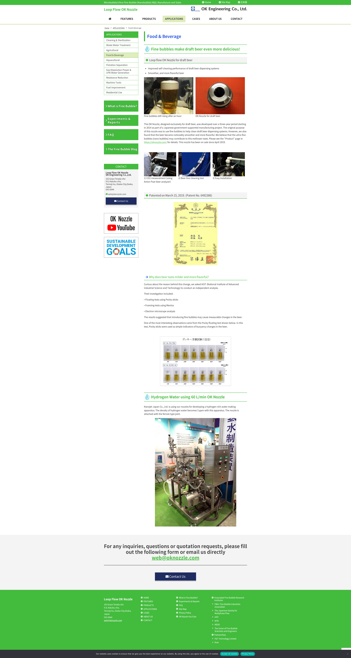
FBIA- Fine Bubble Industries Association (227, 605)
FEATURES (148, 601)
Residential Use (114, 92)
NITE (217, 621)
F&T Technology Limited (225, 639)
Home (208, 2)
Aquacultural (113, 60)
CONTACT (148, 620)
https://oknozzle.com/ (155, 142)
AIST (217, 617)
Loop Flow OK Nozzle (121, 9)
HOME (146, 598)
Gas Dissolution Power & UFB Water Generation (118, 71)
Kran (217, 642)
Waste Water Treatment (118, 45)
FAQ (181, 605)
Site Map (225, 2)
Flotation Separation (117, 65)
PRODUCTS (149, 605)
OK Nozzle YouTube (187, 617)
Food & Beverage (115, 55)
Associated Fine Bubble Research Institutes (229, 599)
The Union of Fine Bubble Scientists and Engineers (226, 629)
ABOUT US (148, 617)
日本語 (243, 2)
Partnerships (220, 635)
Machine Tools (113, 82)
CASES (146, 613)
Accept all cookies (229, 654)
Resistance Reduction (117, 78)
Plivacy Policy (185, 613)
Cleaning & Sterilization (118, 40)
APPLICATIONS (114, 34)
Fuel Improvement (115, 87)
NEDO (217, 625)
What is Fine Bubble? (188, 598)
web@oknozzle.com (117, 194)
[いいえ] (347, 654)
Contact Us (122, 201)
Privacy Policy (248, 654)
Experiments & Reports (189, 601)
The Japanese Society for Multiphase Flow (226, 612)
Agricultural (112, 50)
